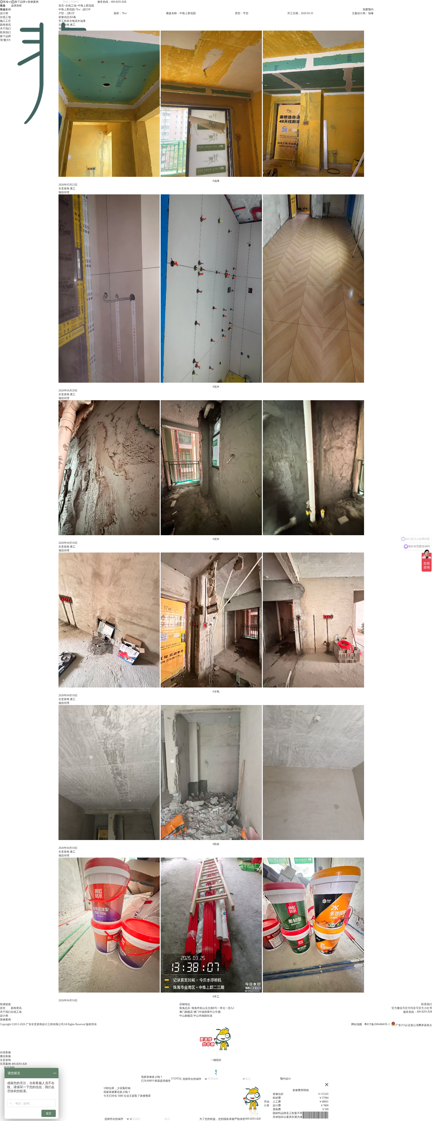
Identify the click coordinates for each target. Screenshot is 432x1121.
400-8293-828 (19, 1063)
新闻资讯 (5, 24)
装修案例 (5, 9)
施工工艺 (5, 20)
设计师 (4, 13)
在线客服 (5, 1052)
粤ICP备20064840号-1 (377, 1024)
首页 (2, 5)
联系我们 (5, 32)
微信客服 (5, 1056)
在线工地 (5, 17)
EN (9, 40)
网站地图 (356, 1024)
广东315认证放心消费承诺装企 (414, 1025)
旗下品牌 (5, 36)
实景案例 (5, 1063)
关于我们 (5, 28)
